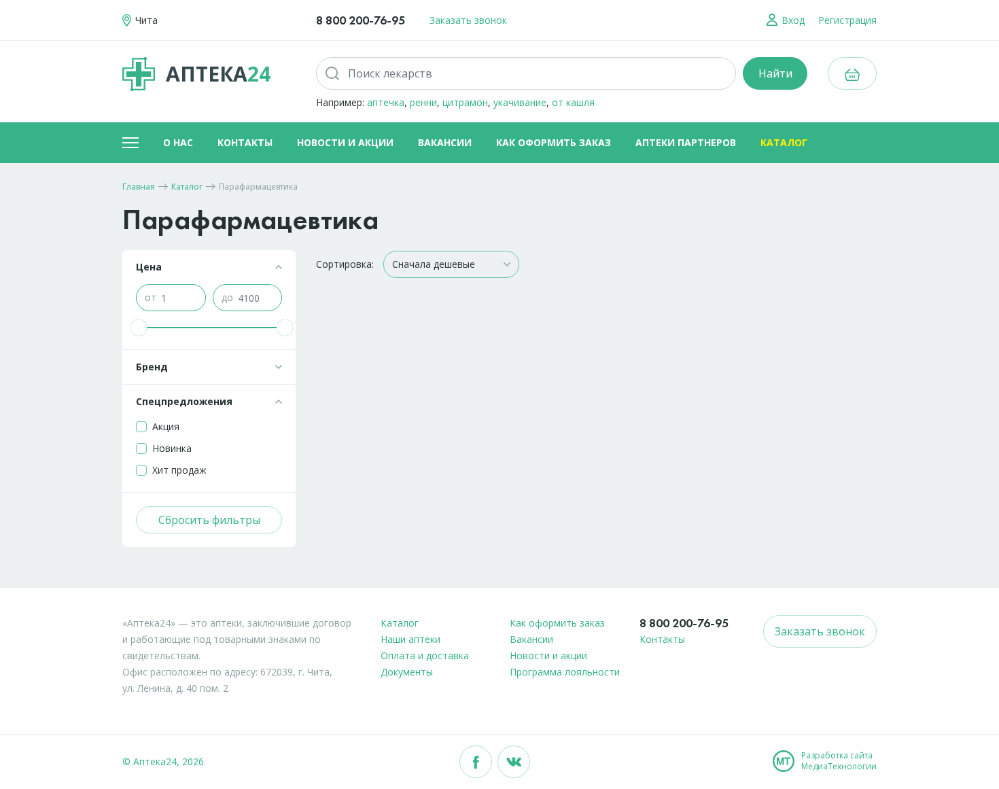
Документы (407, 671)
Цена (149, 266)
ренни (423, 102)
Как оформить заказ (553, 142)
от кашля (573, 102)
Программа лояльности (565, 671)
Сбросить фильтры (209, 519)
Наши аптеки (410, 639)
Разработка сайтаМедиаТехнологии (839, 761)
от (150, 297)
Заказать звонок (468, 20)
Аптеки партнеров (685, 142)
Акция (165, 426)
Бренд (152, 366)
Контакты (245, 142)
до (227, 297)
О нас (178, 142)
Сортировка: (345, 264)
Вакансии (445, 142)
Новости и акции (345, 142)
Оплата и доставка (425, 655)
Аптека (218, 74)
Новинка (172, 448)
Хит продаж (179, 469)
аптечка (385, 102)
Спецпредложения (184, 401)
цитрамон (465, 102)
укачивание (519, 102)
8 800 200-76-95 (360, 20)
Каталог (783, 142)
